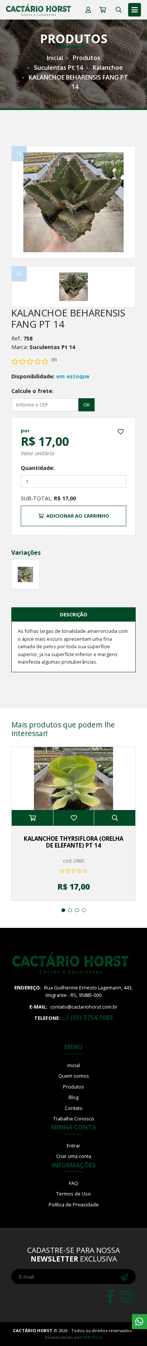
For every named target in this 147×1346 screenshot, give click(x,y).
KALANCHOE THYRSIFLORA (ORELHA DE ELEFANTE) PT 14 (73, 842)
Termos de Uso (73, 1193)
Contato (74, 1108)
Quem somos (73, 1075)
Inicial (55, 58)
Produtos (86, 58)
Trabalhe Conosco (73, 1118)
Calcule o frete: (32, 390)
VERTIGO (92, 1337)
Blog (73, 1097)
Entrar (73, 1145)
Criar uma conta (73, 1156)
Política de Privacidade (74, 1204)
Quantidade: (38, 467)
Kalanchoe (108, 67)
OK (86, 404)
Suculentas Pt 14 (58, 67)
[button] (63, 910)
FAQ (73, 1183)
